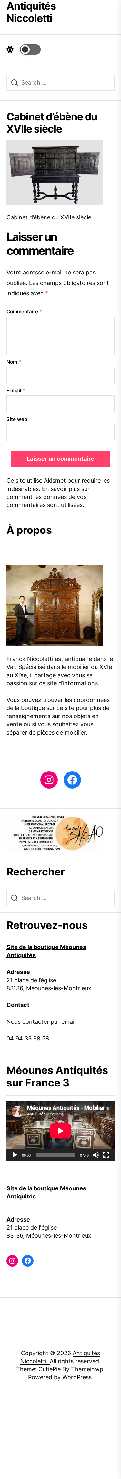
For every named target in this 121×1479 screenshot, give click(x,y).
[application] (60, 1131)
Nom (13, 362)
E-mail (15, 390)
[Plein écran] (106, 1155)
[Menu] (111, 12)
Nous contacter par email (41, 1021)
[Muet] (96, 1155)
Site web (16, 419)
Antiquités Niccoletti (31, 12)
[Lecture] (15, 1155)
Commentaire (24, 312)
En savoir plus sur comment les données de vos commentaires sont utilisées (48, 496)
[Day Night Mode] (23, 49)
